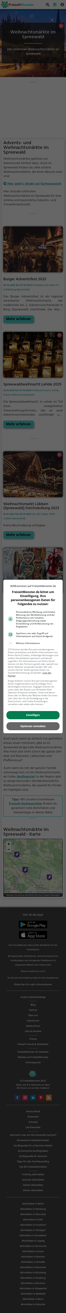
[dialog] (33, 656)
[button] (33, 643)
